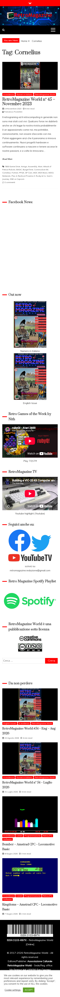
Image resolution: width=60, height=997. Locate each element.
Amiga (24, 166)
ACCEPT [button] (29, 990)
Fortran (15, 173)
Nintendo (6, 176)
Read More (7, 159)
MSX (35, 173)
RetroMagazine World (45, 94)
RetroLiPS (47, 835)
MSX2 (51, 173)
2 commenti (10, 182)
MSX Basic (43, 173)
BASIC (19, 169)
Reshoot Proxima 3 (26, 176)
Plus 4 (14, 176)
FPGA (21, 173)
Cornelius (6, 173)
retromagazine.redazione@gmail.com (30, 570)
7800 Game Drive (12, 166)
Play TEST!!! (30, 460)
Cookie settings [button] (13, 990)
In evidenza (8, 94)
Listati (19, 835)
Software (7, 839)
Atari (40, 166)
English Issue (30, 403)
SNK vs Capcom (17, 179)
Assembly (32, 166)
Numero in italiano (30, 350)
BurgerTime (28, 169)
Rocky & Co (41, 176)
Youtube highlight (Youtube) (30, 513)
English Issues (9, 723)
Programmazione (32, 835)
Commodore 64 (41, 169)
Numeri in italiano (24, 94)
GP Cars (28, 173)
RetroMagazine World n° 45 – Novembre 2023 (28, 102)
